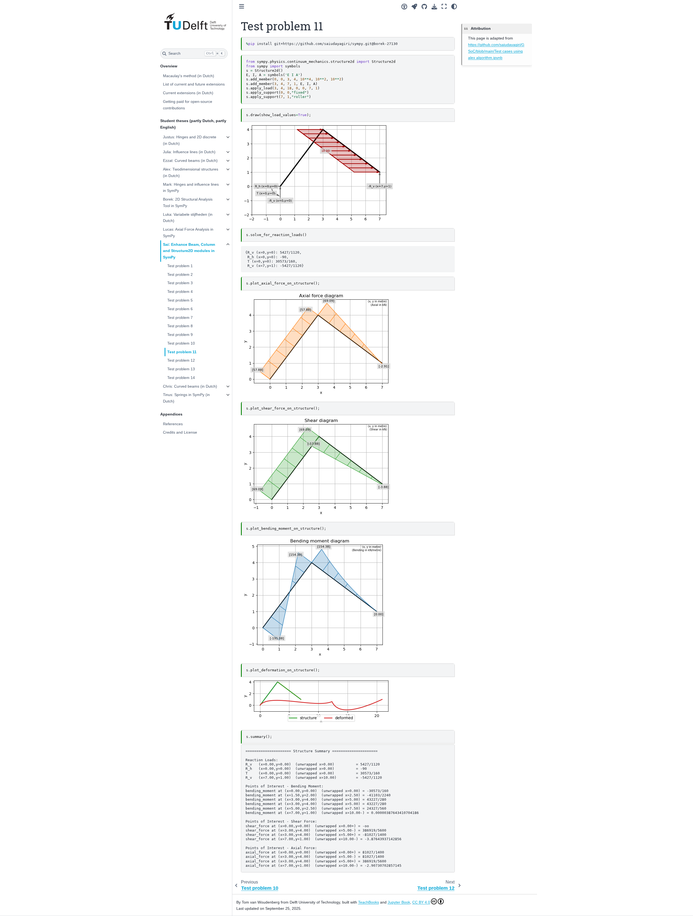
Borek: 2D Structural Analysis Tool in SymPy (188, 202)
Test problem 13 (181, 369)
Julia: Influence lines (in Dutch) (189, 152)
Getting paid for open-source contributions (187, 104)
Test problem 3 (180, 283)
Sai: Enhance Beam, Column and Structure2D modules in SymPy (189, 251)
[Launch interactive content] (414, 6)
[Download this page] (434, 6)
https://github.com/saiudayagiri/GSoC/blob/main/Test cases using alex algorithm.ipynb (496, 51)
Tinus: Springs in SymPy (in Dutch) (186, 397)
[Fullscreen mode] (444, 6)
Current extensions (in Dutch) (188, 93)
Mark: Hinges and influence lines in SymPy (191, 187)
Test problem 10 (181, 343)
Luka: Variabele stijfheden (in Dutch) (188, 217)
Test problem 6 (180, 309)
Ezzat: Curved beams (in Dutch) (190, 160)
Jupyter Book (399, 902)
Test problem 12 (181, 360)
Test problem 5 (180, 300)
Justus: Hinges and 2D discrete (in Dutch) (189, 140)
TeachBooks (368, 902)
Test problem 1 (180, 266)
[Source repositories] (424, 6)
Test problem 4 (180, 291)
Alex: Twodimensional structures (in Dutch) (190, 172)
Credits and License (180, 432)
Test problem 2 (180, 274)
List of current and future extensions (194, 84)
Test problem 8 (180, 326)
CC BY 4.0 (421, 902)
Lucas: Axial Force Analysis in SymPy (188, 232)
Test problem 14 (181, 377)
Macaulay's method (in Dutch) (188, 76)
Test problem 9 (180, 334)
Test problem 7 (180, 317)
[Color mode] (454, 6)
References (173, 424)
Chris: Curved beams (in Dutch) (190, 386)
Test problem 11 (182, 352)
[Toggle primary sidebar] (242, 6)
